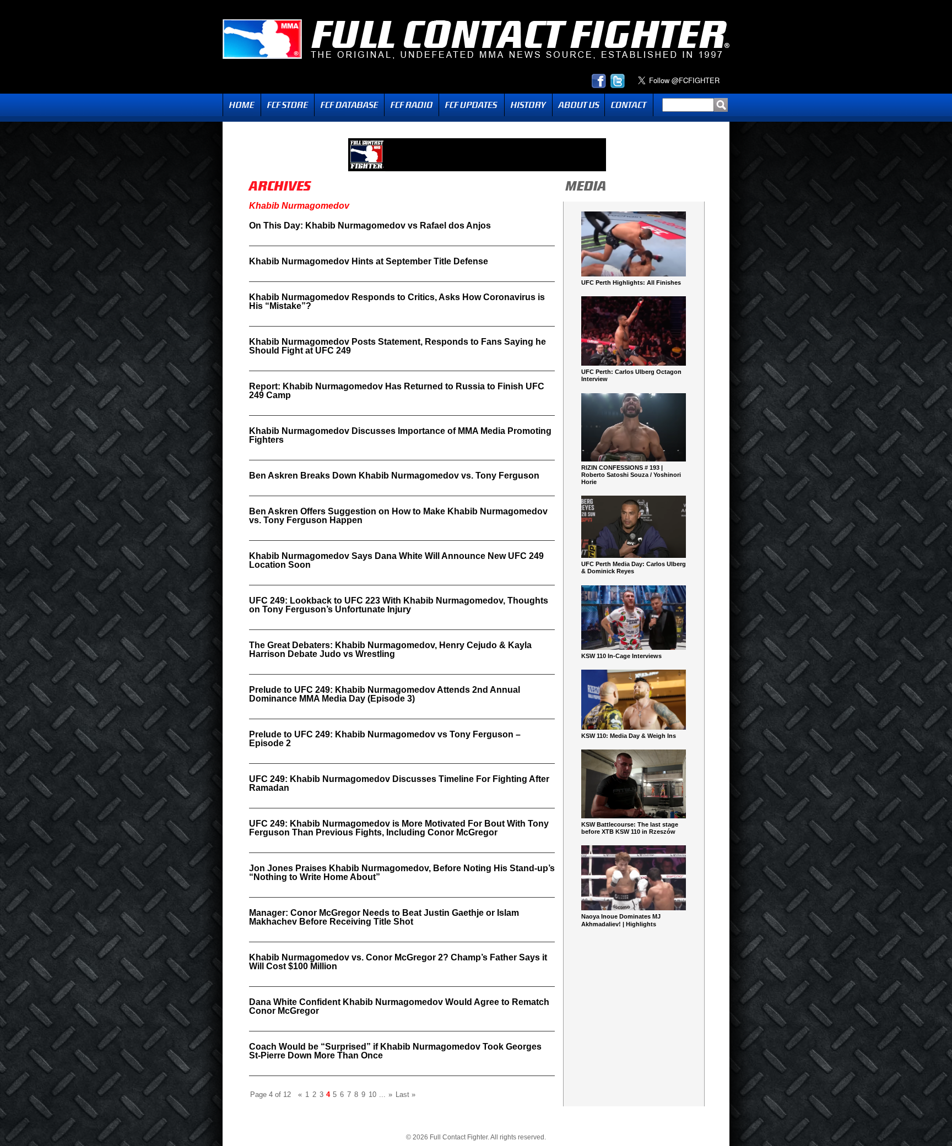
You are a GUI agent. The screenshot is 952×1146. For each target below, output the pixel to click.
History (528, 105)
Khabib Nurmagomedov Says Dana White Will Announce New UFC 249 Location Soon (396, 560)
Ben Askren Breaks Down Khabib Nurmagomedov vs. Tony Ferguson (394, 475)
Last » (405, 1094)
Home (242, 105)
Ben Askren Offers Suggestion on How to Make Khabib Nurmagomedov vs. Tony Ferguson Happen (398, 516)
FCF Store (287, 105)
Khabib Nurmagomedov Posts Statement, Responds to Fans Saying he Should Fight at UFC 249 (397, 346)
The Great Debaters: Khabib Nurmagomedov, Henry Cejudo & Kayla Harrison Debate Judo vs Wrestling (390, 649)
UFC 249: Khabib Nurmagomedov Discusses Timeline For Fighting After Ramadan (399, 783)
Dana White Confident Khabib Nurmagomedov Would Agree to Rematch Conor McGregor (399, 1006)
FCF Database (349, 105)
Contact (629, 105)
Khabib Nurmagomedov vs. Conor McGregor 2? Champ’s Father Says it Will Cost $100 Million (398, 962)
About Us (578, 105)
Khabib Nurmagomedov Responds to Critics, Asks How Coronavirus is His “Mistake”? (397, 301)
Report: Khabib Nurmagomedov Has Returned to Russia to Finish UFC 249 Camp (396, 391)
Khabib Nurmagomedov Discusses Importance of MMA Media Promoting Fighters (400, 435)
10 (372, 1094)
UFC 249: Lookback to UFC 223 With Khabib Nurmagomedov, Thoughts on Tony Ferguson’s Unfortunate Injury (398, 605)
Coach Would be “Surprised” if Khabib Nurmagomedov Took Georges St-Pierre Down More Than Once (395, 1051)
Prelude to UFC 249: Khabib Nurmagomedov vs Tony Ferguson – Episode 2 (385, 739)
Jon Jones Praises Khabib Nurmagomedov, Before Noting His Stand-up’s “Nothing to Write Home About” (402, 872)
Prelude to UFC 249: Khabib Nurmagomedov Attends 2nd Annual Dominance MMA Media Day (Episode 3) (384, 694)
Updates (471, 105)
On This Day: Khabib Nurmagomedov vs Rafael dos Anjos (370, 225)
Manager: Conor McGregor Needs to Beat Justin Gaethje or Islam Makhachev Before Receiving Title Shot (384, 917)
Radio (412, 105)
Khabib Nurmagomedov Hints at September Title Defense (368, 261)
